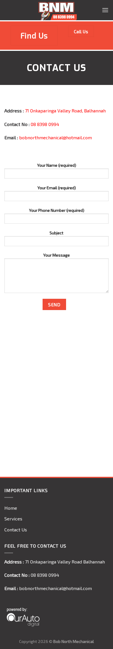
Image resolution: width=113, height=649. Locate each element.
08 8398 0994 (45, 124)
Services (13, 518)
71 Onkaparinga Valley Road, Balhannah (65, 110)
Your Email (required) (56, 187)
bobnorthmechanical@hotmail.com (55, 137)
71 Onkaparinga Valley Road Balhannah (65, 561)
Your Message (56, 255)
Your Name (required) (56, 165)
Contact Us (15, 529)
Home (10, 508)
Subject (56, 232)
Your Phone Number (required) (56, 210)
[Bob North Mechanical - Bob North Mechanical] (56, 10)
